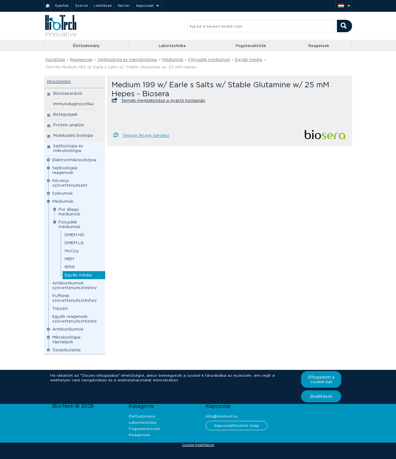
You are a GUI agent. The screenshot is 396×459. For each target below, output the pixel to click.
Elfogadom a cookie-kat (321, 379)
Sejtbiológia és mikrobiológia (127, 59)
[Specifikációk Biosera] (324, 137)
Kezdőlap (55, 59)
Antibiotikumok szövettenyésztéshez (74, 285)
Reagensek (318, 45)
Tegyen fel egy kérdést (146, 135)
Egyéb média (248, 59)
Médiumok (172, 59)
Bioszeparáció (67, 93)
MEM (69, 259)
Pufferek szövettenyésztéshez (74, 298)
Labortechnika (172, 45)
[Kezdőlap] (47, 5)
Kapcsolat (144, 5)
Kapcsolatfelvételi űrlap (236, 425)
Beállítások (321, 396)
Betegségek (65, 114)
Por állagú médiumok (69, 211)
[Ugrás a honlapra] (60, 36)
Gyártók (62, 5)
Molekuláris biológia (73, 135)
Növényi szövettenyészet (69, 183)
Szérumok (62, 193)
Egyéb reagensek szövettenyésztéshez (74, 318)
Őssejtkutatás (66, 350)
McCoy (72, 251)
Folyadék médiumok (209, 59)
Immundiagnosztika (73, 104)
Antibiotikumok (68, 329)
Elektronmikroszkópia (74, 160)
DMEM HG (74, 234)
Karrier (124, 5)
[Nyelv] (344, 5)
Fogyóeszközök (251, 45)
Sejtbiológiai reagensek (64, 170)
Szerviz (81, 5)
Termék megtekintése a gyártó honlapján (163, 100)
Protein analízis (68, 125)
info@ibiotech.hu (222, 416)
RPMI (70, 267)
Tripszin (60, 308)
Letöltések (102, 5)
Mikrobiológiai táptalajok (66, 339)
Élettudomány (86, 45)
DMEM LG (74, 242)
